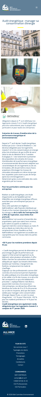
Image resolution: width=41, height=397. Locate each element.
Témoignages (20, 356)
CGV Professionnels (20, 384)
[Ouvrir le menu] (36, 7)
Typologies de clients (20, 350)
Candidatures (20, 362)
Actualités (20, 359)
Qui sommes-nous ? (20, 347)
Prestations (20, 353)
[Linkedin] (26, 326)
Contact (20, 365)
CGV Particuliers (20, 387)
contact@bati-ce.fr (20, 378)
